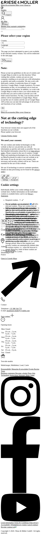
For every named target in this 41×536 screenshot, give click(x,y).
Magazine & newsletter (20, 369)
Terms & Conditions (21, 523)
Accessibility (6, 525)
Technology (5, 375)
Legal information (7, 523)
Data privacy (33, 523)
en (14, 527)
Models (4, 26)
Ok (3, 108)
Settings (5, 180)
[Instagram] (20, 396)
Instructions (14, 375)
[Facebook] (20, 454)
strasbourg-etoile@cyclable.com (18, 311)
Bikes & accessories (8, 5)
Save (11, 223)
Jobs (33, 373)
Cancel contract (32, 525)
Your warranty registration (16, 26)
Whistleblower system (19, 525)
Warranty (22, 375)
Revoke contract (7, 527)
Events (31, 369)
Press (30, 373)
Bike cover (20, 5)
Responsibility (6, 369)
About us (27, 5)
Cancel (4, 223)
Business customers (8, 373)
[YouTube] (20, 507)
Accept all (14, 180)
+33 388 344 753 (15, 309)
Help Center (30, 375)
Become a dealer (21, 373)
